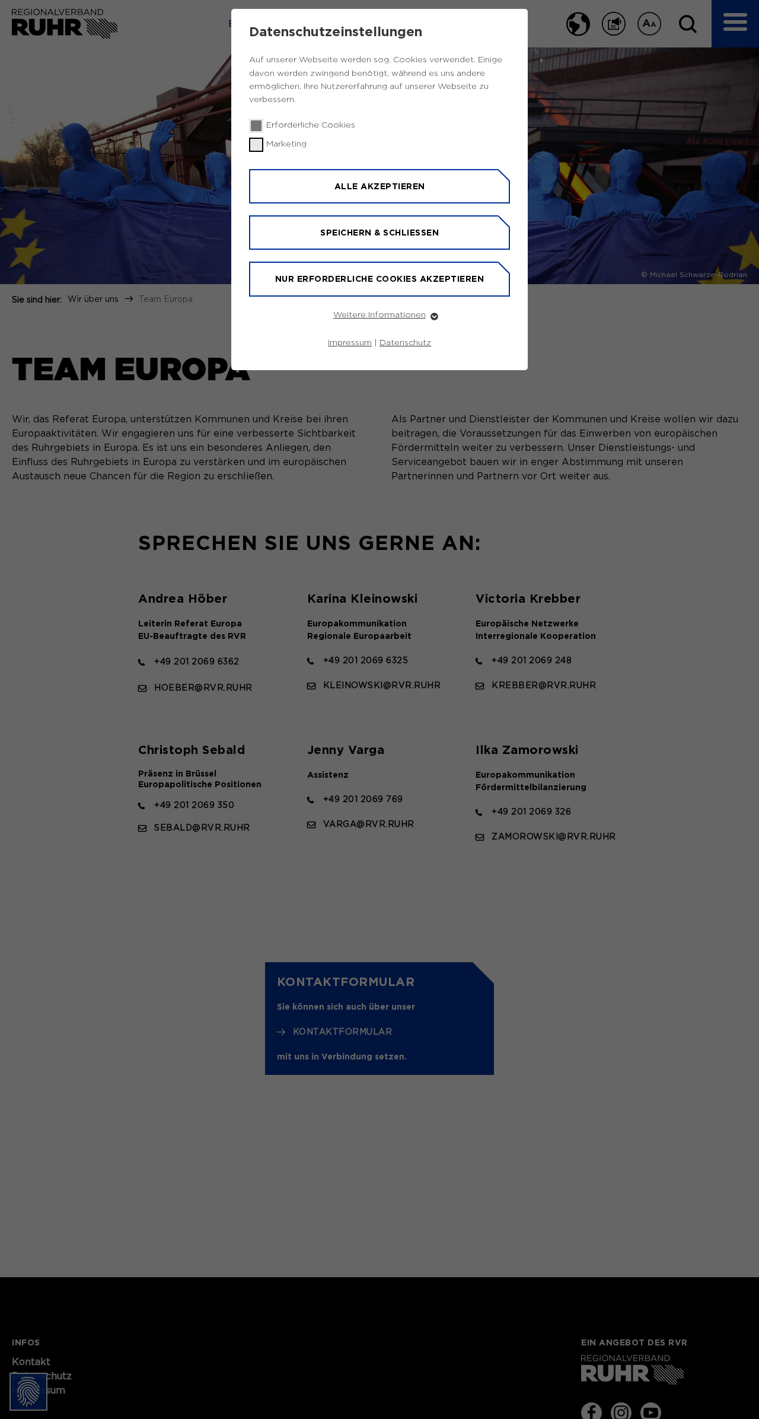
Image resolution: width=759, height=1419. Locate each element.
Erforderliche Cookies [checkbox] (310, 125)
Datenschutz (405, 343)
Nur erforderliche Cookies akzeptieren (379, 279)
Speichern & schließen (379, 232)
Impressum (350, 343)
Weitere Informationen (379, 315)
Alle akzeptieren (379, 186)
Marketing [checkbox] (286, 144)
